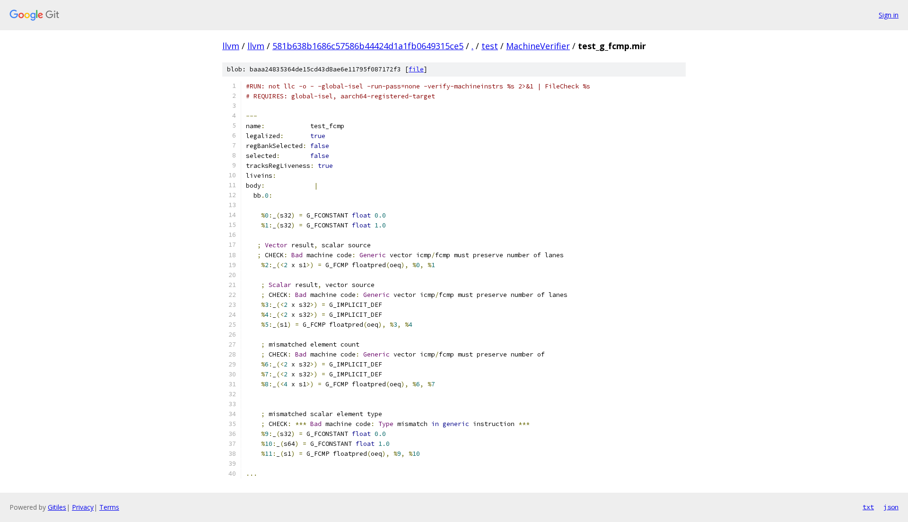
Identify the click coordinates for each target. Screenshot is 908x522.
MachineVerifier (538, 46)
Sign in (889, 14)
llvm (230, 46)
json (891, 507)
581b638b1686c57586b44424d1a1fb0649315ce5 (367, 46)
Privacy (83, 507)
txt (868, 507)
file (416, 69)
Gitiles (57, 507)
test (489, 46)
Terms (109, 507)
